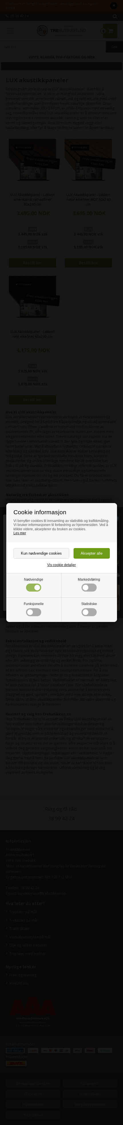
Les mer (19, 533)
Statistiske (89, 604)
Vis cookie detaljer (61, 565)
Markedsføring (89, 580)
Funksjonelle (34, 604)
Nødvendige (33, 580)
